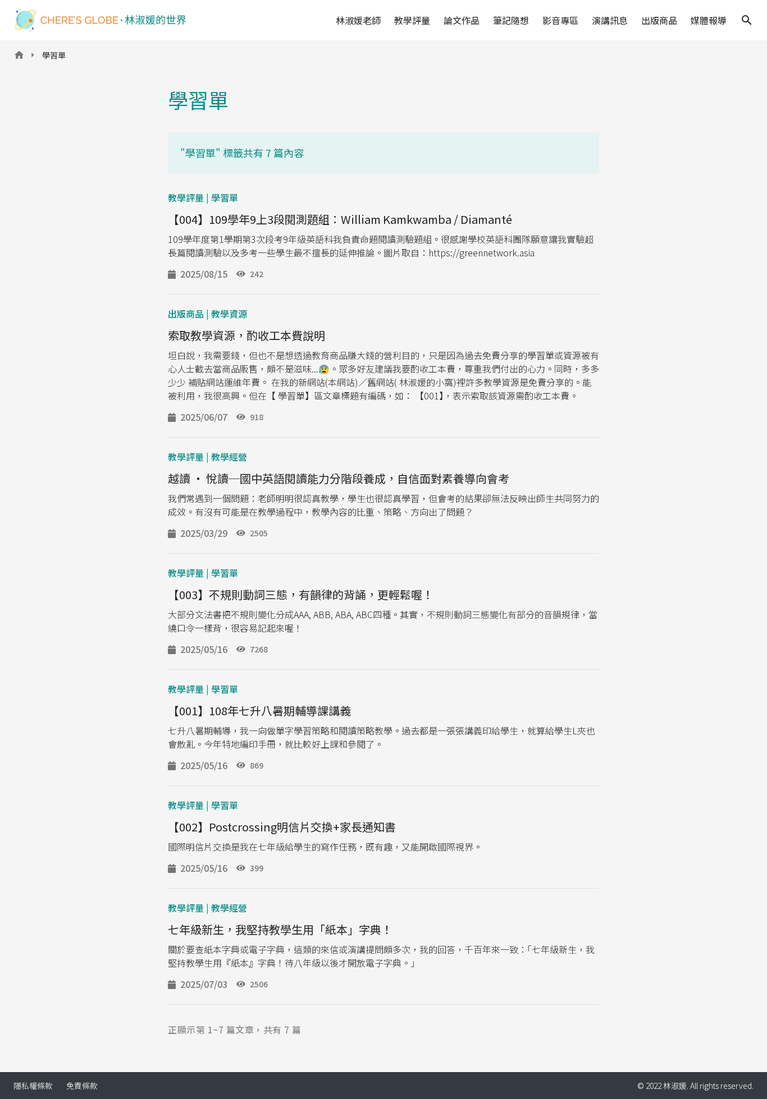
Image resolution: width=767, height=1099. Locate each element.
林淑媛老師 (358, 20)
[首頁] (100, 20)
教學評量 (412, 20)
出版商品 (659, 20)
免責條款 (82, 1085)
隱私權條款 (33, 1085)
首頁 (19, 58)
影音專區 (560, 20)
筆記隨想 (511, 20)
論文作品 (462, 20)
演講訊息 (610, 20)
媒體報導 (709, 20)
